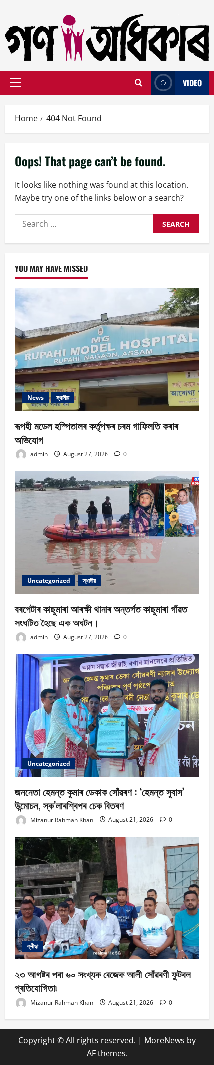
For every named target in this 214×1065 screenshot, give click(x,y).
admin (38, 454)
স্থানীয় (62, 397)
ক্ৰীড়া (32, 946)
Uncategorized (48, 580)
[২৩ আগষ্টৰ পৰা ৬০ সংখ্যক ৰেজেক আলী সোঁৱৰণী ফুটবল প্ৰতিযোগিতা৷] (107, 898)
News (35, 397)
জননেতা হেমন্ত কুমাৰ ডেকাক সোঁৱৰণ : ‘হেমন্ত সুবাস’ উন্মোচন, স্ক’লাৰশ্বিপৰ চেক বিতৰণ (99, 798)
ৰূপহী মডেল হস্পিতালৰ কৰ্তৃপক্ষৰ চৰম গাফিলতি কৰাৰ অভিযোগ (96, 432)
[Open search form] (138, 82)
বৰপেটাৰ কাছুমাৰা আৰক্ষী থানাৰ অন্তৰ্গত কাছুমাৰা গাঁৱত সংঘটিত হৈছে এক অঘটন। (101, 615)
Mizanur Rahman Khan (61, 819)
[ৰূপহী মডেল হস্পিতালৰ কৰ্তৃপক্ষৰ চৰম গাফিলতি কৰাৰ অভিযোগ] (107, 349)
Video (192, 83)
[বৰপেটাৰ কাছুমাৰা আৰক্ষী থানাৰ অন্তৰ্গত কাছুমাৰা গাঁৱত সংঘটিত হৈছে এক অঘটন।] (107, 532)
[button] (15, 82)
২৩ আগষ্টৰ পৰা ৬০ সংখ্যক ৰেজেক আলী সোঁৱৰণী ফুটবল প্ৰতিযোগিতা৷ (103, 980)
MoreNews (164, 1040)
